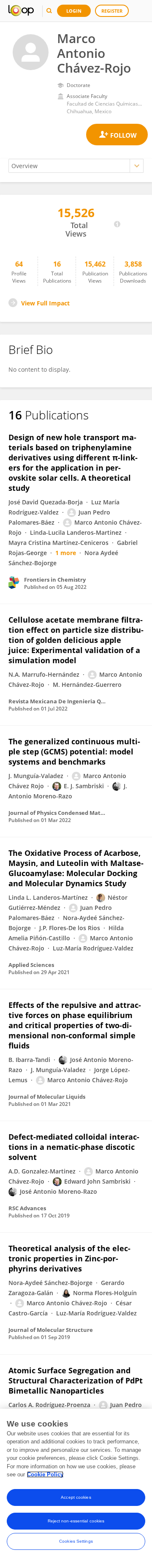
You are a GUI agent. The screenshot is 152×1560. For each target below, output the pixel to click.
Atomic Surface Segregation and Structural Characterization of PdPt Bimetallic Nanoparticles (75, 1380)
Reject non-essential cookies (76, 1521)
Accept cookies (76, 1497)
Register (111, 11)
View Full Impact (45, 303)
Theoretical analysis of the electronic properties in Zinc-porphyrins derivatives (69, 1258)
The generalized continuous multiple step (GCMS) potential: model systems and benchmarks (74, 751)
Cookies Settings (76, 1541)
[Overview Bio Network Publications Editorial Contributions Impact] (76, 166)
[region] (76, 1484)
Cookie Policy (45, 1474)
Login (73, 11)
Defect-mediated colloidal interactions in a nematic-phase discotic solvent (73, 1147)
